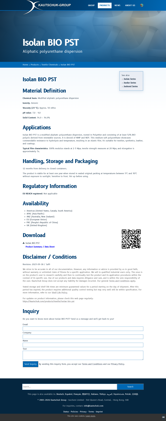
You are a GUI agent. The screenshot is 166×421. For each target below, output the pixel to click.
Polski (128, 394)
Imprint (99, 411)
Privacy (83, 411)
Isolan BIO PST (68, 64)
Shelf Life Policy (59, 292)
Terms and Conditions (119, 281)
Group (91, 5)
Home (25, 64)
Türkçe (102, 394)
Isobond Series (130, 86)
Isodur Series (129, 82)
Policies (74, 411)
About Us (130, 5)
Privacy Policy (117, 364)
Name (25, 340)
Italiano (94, 394)
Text (25, 349)
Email (25, 324)
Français (77, 394)
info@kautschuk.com (93, 406)
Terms (91, 411)
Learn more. (91, 416)
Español (68, 394)
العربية (109, 394)
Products (105, 5)
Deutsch (60, 394)
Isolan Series (129, 79)
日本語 (135, 394)
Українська (118, 394)
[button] (141, 5)
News (117, 5)
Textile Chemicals (49, 64)
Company (27, 332)
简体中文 (86, 394)
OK (163, 417)
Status (66, 411)
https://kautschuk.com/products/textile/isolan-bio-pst (48, 301)
